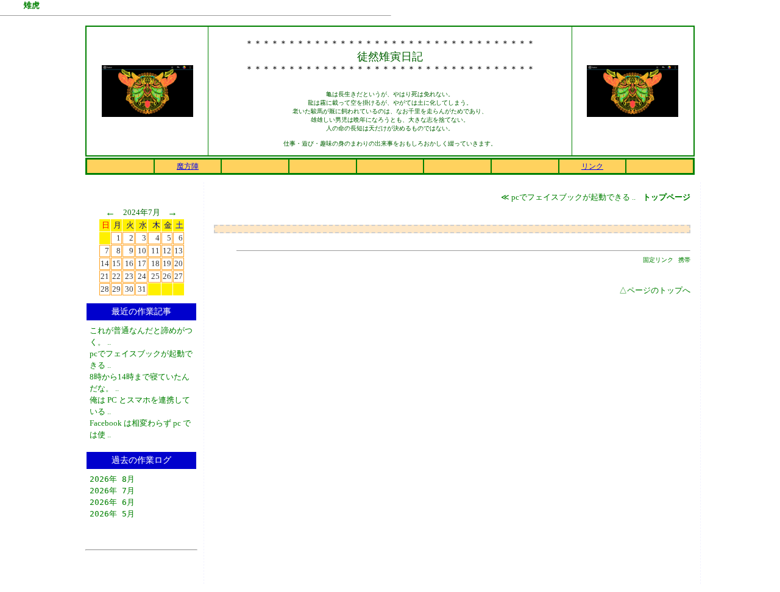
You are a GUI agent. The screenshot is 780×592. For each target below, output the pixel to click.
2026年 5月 (112, 513)
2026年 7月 (112, 490)
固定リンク (658, 259)
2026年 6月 (112, 502)
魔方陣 (188, 166)
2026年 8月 (112, 479)
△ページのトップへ (654, 290)
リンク (592, 166)
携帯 (684, 259)
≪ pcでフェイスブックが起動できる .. (569, 197)
